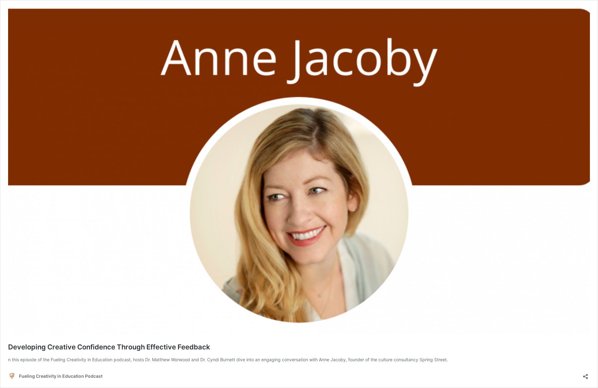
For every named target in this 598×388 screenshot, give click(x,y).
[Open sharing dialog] (585, 374)
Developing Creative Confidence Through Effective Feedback (109, 347)
